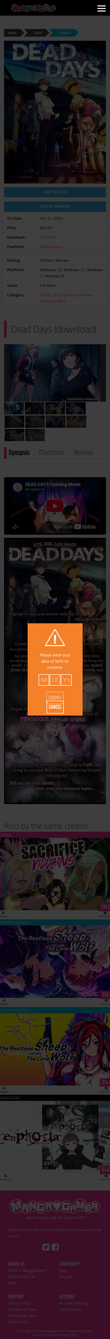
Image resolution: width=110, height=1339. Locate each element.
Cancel (55, 707)
